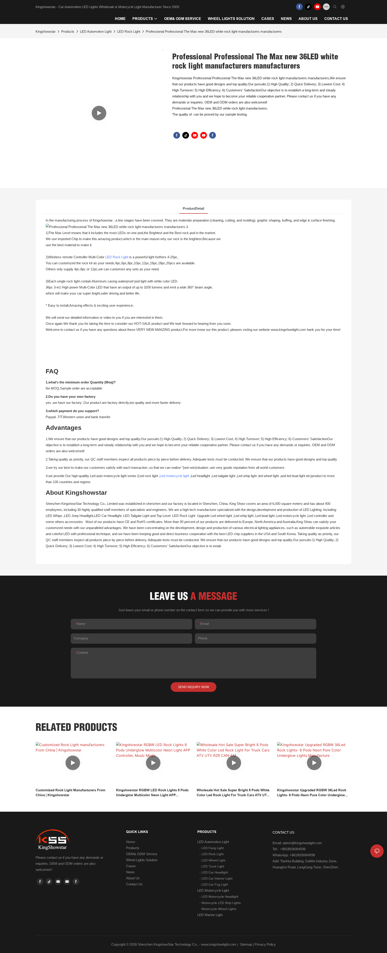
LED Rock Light (128, 31)
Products (67, 31)
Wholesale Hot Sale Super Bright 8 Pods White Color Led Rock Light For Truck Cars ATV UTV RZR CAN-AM (233, 793)
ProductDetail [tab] (193, 208)
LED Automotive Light (96, 31)
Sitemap (245, 944)
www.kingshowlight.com (218, 944)
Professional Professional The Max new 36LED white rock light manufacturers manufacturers (214, 31)
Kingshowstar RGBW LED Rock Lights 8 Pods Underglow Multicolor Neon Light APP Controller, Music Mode (152, 793)
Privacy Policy (265, 944)
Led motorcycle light (174, 476)
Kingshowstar (46, 31)
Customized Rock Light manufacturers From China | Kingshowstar (70, 792)
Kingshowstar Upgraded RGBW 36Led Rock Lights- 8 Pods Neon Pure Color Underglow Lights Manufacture (311, 793)
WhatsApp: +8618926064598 (294, 855)
